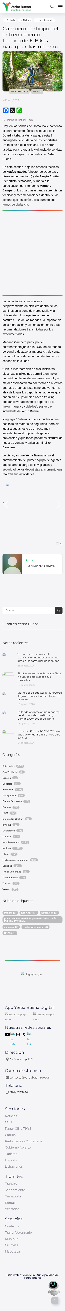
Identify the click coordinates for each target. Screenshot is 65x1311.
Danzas (10, 912)
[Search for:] (32, 610)
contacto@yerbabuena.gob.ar (30, 1077)
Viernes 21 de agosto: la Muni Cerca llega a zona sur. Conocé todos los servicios (40, 696)
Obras (5, 854)
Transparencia (10, 877)
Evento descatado (12, 801)
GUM (5, 813)
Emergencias (9, 795)
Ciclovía (6, 778)
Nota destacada (46, 20)
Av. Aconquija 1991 (21, 1059)
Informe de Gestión (12, 819)
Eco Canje (28, 912)
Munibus (7, 836)
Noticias (26, 20)
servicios (11, 927)
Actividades (8, 766)
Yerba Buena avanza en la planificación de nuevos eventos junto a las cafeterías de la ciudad (38, 657)
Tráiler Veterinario (35, 927)
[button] (6, 504)
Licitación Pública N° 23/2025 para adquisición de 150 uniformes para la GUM (39, 734)
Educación (8, 789)
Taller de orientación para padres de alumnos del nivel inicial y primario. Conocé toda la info (38, 715)
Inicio (12, 20)
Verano (6, 889)
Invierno (6, 824)
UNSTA (10, 933)
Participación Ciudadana (15, 860)
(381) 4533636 (19, 1092)
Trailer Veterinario (11, 871)
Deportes (7, 783)
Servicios (7, 865)
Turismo (6, 883)
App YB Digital (10, 772)
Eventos (6, 807)
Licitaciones (8, 830)
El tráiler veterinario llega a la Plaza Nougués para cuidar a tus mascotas (39, 677)
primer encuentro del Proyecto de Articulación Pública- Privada (30, 919)
